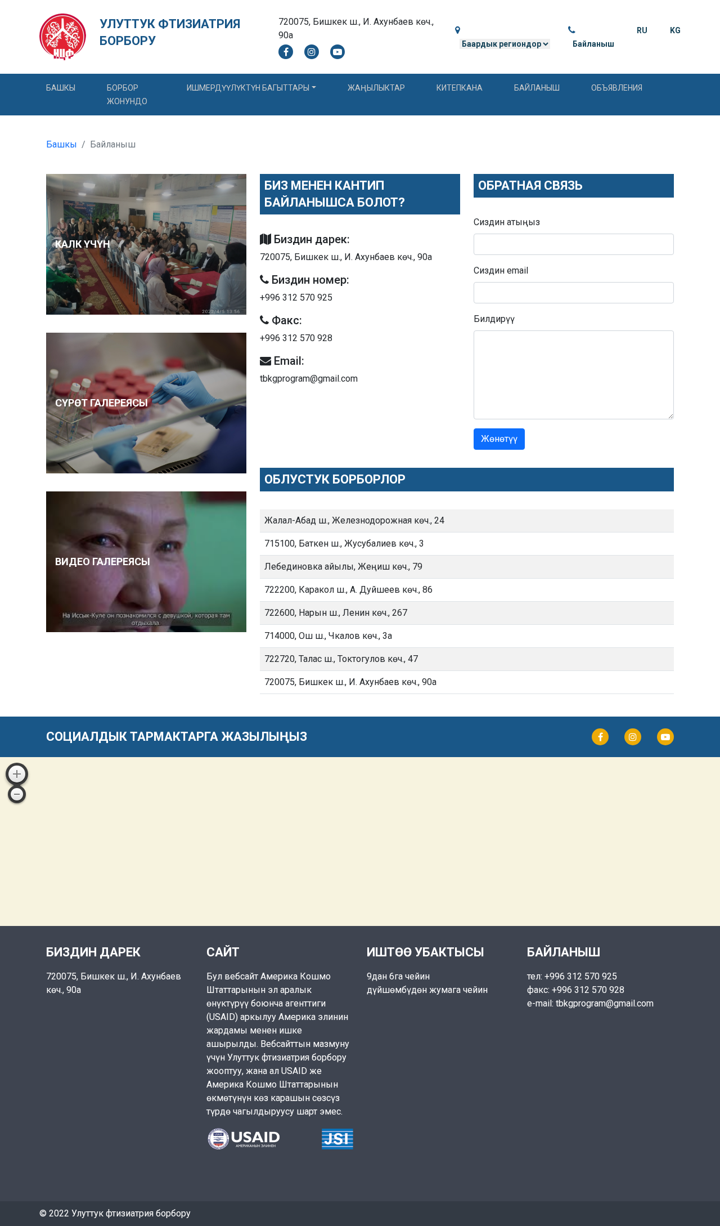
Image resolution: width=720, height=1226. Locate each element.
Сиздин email (501, 270)
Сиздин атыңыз (507, 222)
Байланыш (593, 43)
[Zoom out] (17, 794)
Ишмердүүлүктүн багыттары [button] (248, 87)
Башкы (60, 87)
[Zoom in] (17, 774)
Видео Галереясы (102, 561)
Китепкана (459, 87)
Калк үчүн (82, 244)
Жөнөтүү (499, 438)
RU (642, 30)
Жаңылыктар (376, 87)
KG (675, 30)
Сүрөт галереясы (101, 403)
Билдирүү (494, 319)
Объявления (616, 87)
